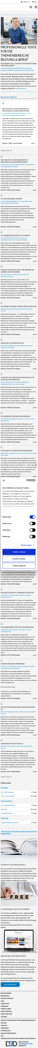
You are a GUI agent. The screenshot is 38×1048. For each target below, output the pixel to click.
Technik (4, 1016)
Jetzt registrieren (10, 984)
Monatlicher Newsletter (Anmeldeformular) (18, 1020)
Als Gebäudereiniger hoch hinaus (15, 235)
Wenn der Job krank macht (12, 343)
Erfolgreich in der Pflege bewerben (16, 451)
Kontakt (4, 1025)
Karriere (19, 809)
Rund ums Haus (6, 1014)
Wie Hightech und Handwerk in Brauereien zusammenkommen (15, 110)
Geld (2, 1001)
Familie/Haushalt (7, 998)
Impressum (5, 1028)
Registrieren (26, 2)
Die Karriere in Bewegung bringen (15, 416)
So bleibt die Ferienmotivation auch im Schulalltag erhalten (17, 378)
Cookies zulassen (19, 552)
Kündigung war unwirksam (13, 664)
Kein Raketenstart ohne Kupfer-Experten (18, 306)
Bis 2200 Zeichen (19, 792)
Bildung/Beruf (9, 97)
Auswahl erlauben (19, 559)
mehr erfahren (20, 88)
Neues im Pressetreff (8, 1033)
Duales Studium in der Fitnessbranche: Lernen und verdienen (17, 271)
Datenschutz (6, 1031)
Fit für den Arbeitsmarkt (11, 199)
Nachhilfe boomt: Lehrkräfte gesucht (17, 593)
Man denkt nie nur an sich (12, 743)
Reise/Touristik (6, 1011)
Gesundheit (5, 1003)
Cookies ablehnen (19, 566)
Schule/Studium (19, 813)
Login (35, 2)
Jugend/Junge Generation (19, 822)
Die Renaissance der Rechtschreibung (17, 627)
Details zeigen (26, 545)
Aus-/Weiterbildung (19, 805)
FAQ (2, 1036)
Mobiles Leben (6, 1009)
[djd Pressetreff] (7, 7)
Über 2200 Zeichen (19, 796)
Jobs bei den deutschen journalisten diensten (18, 1038)
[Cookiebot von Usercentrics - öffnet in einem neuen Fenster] (27, 480)
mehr (33, 143)
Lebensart (4, 1006)
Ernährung (5, 996)
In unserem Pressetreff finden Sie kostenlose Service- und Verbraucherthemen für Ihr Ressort (17, 69)
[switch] (33, 523)
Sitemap (4, 1023)
